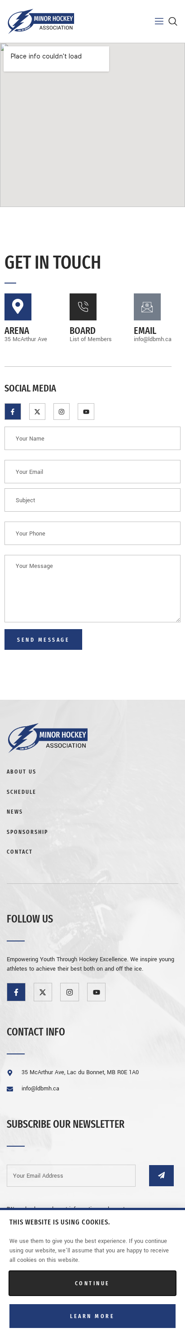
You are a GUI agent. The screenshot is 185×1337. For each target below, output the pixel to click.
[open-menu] (154, 21)
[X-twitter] (37, 411)
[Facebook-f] (12, 411)
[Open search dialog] (174, 23)
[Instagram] (61, 411)
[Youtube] (86, 411)
